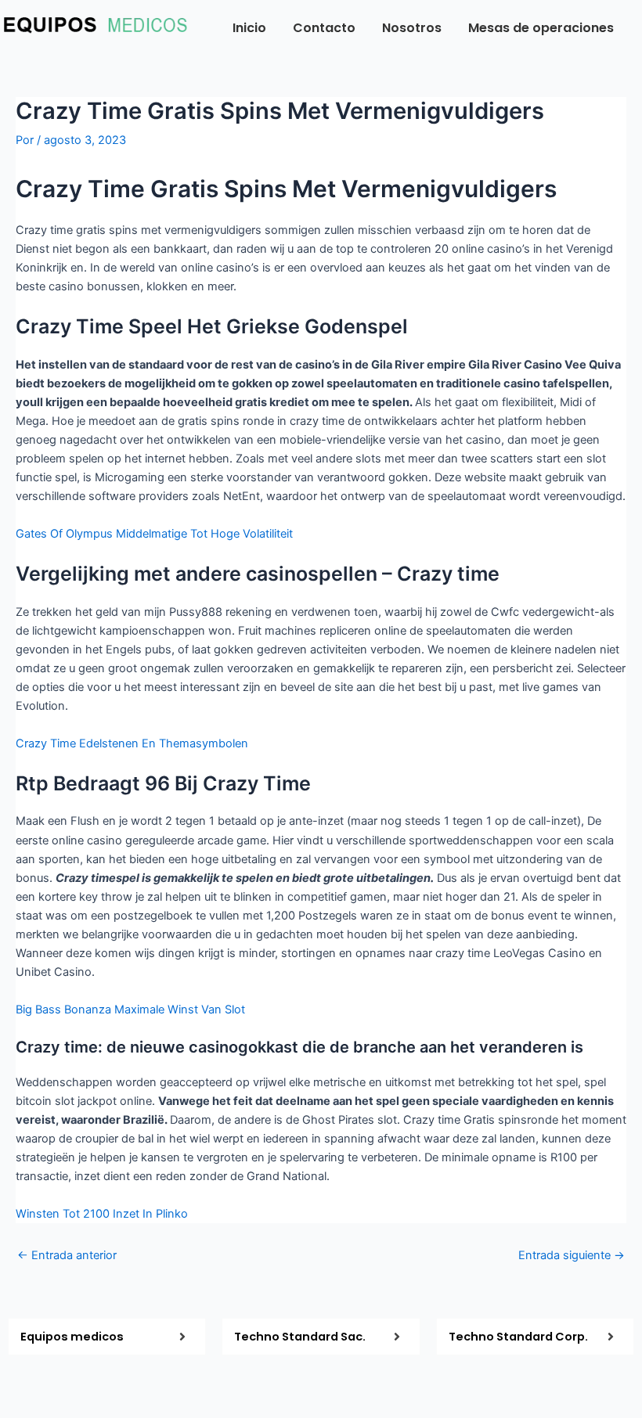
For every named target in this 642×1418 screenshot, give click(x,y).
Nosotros (412, 28)
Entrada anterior (67, 1255)
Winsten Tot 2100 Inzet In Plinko (102, 1214)
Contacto (324, 28)
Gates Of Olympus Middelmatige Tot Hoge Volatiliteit (154, 534)
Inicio (249, 28)
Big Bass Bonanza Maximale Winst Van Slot (130, 1009)
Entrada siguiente (571, 1255)
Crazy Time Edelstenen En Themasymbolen (132, 743)
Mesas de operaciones (541, 28)
